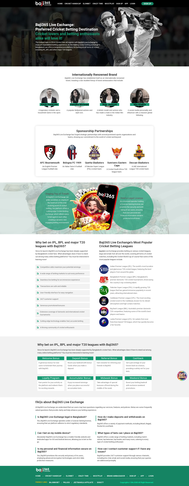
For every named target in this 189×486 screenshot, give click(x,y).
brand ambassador (116, 476)
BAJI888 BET (54, 482)
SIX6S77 (100, 482)
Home (60, 4)
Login (132, 4)
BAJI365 (134, 482)
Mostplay (109, 4)
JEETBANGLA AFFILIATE (83, 482)
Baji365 (102, 251)
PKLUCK (66, 482)
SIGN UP (119, 4)
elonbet (87, 4)
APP (126, 4)
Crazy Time (98, 4)
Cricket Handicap (73, 4)
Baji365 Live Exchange (87, 42)
